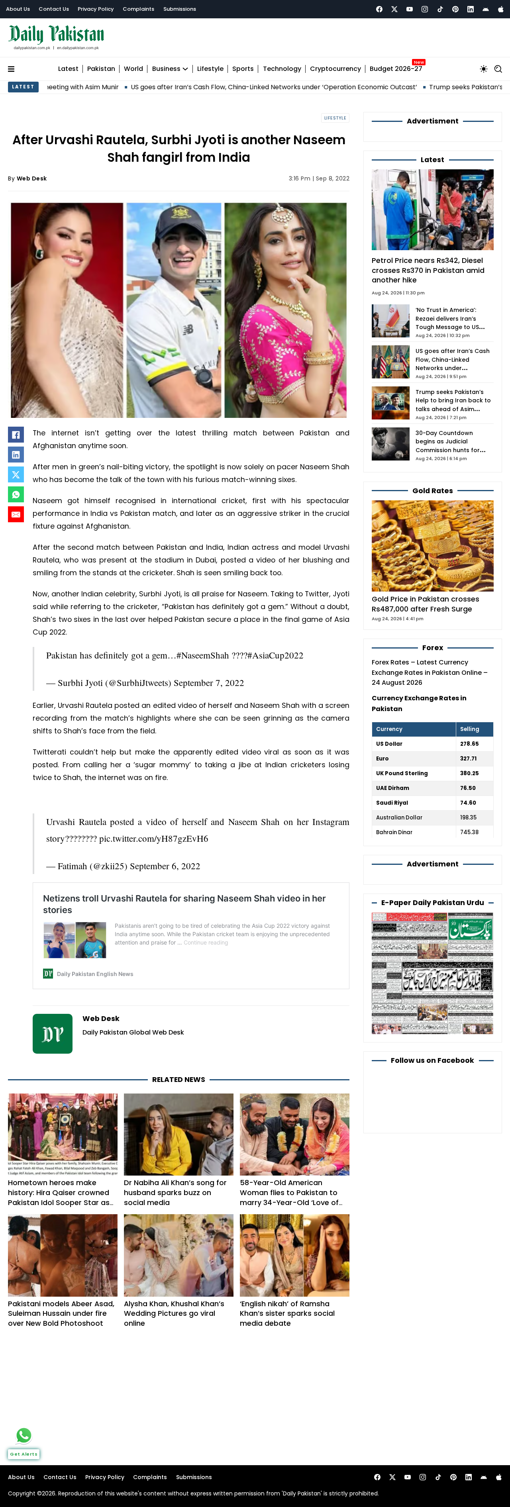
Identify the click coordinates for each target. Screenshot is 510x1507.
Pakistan (101, 69)
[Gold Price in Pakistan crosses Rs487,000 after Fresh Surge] (433, 545)
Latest (68, 69)
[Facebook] (379, 9)
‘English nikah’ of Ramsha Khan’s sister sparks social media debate (287, 1314)
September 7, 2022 (209, 682)
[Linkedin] (470, 9)
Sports (243, 69)
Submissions (179, 9)
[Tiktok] (440, 9)
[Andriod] (486, 9)
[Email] (16, 514)
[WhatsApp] (16, 494)
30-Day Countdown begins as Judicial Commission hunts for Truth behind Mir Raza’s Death (449, 450)
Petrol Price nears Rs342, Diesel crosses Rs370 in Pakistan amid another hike (428, 270)
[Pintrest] (455, 9)
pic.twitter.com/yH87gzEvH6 (153, 838)
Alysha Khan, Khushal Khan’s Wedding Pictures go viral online (174, 1314)
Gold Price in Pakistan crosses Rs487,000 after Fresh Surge (425, 604)
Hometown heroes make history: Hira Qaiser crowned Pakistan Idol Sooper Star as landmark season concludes (59, 1197)
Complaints (138, 9)
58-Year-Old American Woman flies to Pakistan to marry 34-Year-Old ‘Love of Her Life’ (289, 1197)
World (133, 69)
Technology (282, 69)
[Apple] (501, 9)
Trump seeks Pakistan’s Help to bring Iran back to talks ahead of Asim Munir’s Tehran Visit (453, 405)
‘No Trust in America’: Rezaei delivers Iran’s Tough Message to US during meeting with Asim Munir (452, 327)
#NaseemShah (203, 655)
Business (166, 69)
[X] (16, 474)
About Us (18, 9)
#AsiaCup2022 (275, 655)
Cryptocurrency (335, 69)
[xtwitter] (394, 9)
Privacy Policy (96, 9)
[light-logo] (58, 37)
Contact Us (54, 9)
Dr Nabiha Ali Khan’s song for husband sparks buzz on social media (175, 1192)
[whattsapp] (24, 1435)
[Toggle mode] (483, 69)
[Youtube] (409, 9)
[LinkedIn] (16, 454)
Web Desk (32, 178)
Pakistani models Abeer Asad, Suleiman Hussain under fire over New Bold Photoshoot (61, 1314)
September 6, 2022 (165, 866)
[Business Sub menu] (185, 69)
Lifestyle (210, 69)
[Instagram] (425, 9)
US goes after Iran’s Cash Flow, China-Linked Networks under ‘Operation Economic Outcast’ (200, 87)
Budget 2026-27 (396, 69)
